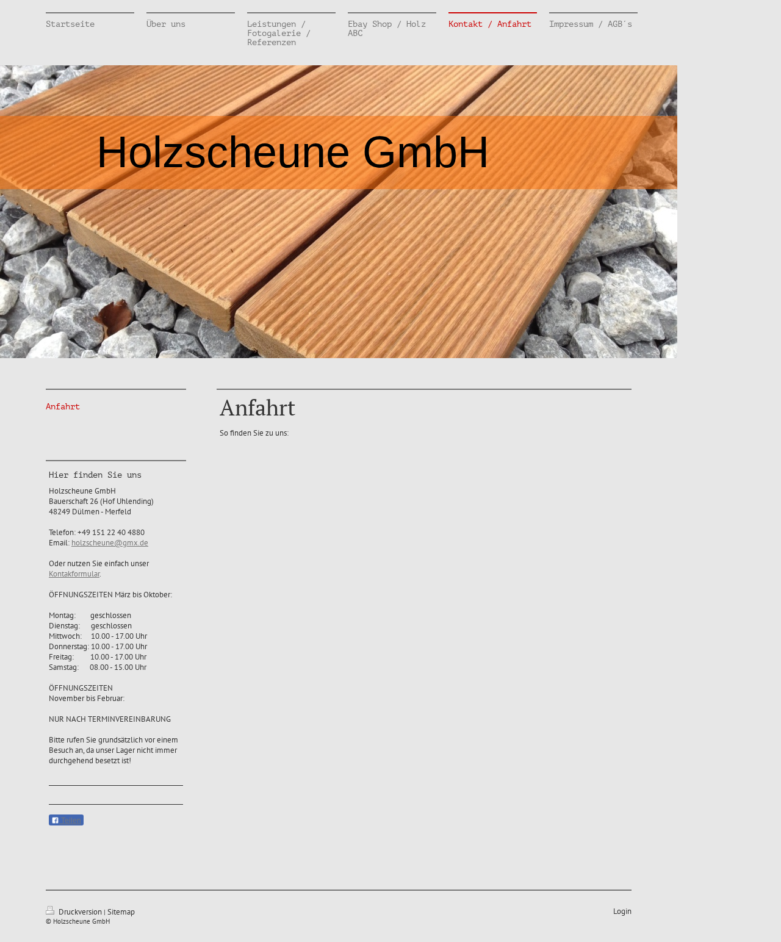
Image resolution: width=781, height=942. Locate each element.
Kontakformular (74, 574)
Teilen (70, 820)
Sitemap (121, 912)
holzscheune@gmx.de (109, 543)
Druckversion (80, 912)
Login (622, 911)
